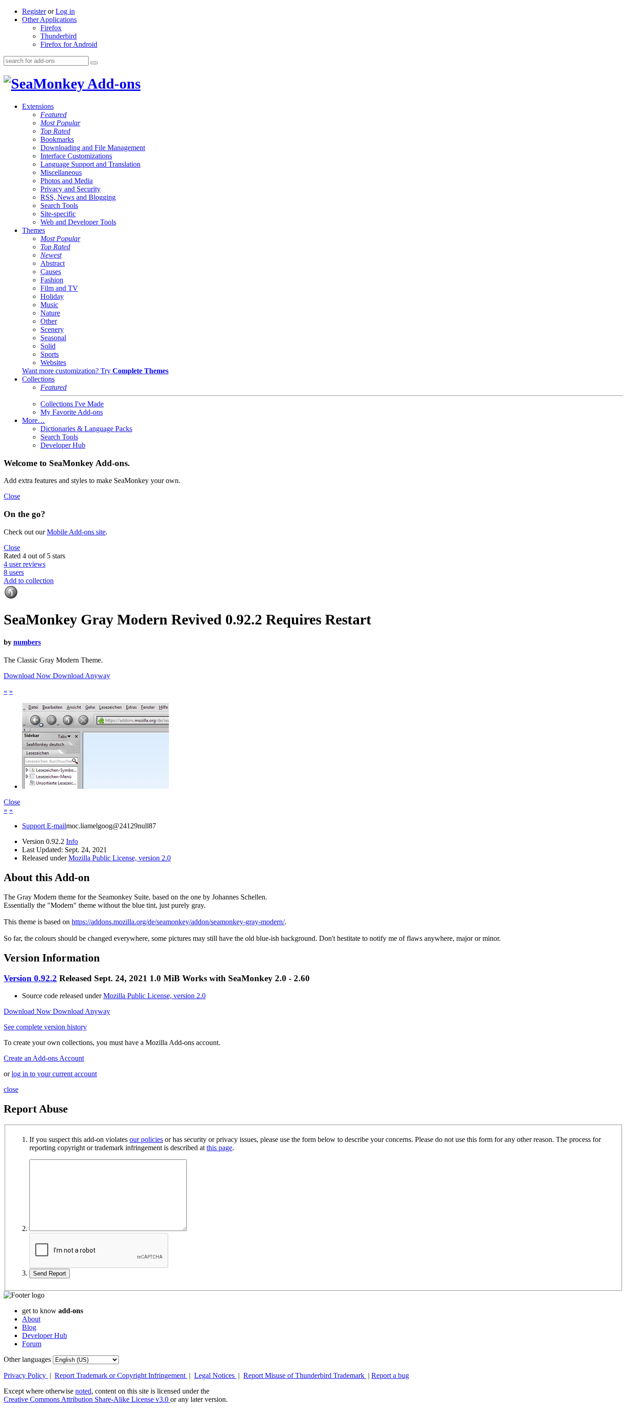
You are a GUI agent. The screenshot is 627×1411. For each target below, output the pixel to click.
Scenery (52, 329)
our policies (146, 1139)
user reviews (24, 564)
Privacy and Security (70, 189)
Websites (53, 362)
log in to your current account (54, 1074)
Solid (48, 346)
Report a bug (390, 1375)
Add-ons (112, 83)
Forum (31, 1344)
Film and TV (59, 288)
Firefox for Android (68, 44)
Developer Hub (62, 445)
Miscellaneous (61, 172)
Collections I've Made (72, 404)
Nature (50, 313)
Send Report (49, 1273)
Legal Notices (215, 1375)
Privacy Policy (26, 1375)
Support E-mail (44, 826)
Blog (29, 1327)
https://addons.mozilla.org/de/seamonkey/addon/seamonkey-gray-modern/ (178, 922)
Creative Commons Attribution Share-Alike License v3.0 (87, 1399)
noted (83, 1391)
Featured (53, 114)
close (11, 1089)
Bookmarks (57, 139)
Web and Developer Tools (78, 222)
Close (12, 496)
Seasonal (53, 338)
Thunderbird (58, 36)
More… (33, 420)
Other (48, 321)
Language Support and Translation (90, 164)
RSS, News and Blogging (78, 197)
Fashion (51, 280)
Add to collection (29, 581)
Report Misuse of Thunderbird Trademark (304, 1375)
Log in (65, 11)
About (31, 1319)
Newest (51, 255)
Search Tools (59, 205)
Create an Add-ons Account (44, 1058)
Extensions (38, 106)
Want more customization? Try (95, 371)
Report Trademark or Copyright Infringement (121, 1375)
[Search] (94, 63)
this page (219, 1148)
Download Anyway (81, 676)
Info (72, 841)
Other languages (27, 1359)
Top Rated (55, 131)
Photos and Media (66, 181)
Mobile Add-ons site (76, 532)
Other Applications (49, 19)
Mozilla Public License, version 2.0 (119, 858)
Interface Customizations (76, 156)
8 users (14, 572)
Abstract (52, 263)
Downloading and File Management (92, 148)
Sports (49, 354)
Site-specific (58, 214)
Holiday (52, 296)
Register (34, 11)
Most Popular (60, 123)
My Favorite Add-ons (71, 412)
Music (49, 305)
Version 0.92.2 (30, 978)
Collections (38, 379)
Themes (33, 230)
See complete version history (45, 1027)
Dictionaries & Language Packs (86, 429)
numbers (27, 642)
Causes (50, 271)
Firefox (51, 28)
